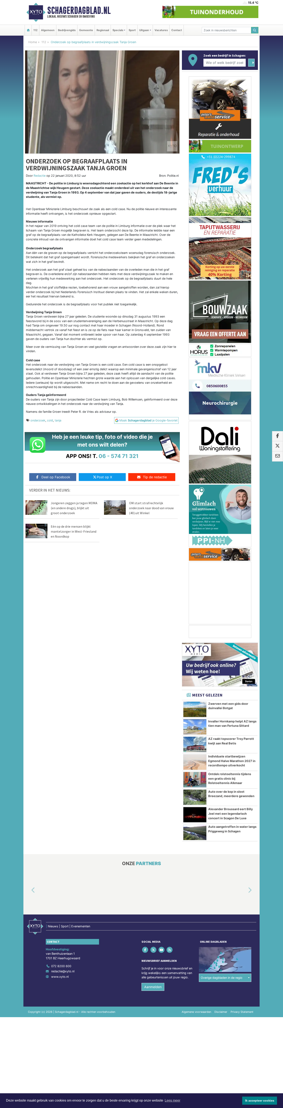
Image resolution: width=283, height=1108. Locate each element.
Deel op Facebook (55, 477)
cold (50, 420)
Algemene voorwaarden (196, 1011)
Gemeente (86, 30)
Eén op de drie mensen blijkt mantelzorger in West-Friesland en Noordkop (73, 531)
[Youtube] (162, 950)
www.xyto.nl (60, 976)
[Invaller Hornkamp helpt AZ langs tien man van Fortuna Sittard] (195, 727)
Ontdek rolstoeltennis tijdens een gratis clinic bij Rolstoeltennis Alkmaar (229, 778)
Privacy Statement (242, 1011)
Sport (132, 30)
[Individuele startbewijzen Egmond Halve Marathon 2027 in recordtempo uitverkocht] (195, 762)
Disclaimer (220, 1011)
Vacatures (161, 30)
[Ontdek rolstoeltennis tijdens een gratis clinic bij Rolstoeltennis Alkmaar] (195, 780)
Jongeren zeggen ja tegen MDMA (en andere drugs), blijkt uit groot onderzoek (74, 508)
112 (35, 30)
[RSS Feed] (170, 950)
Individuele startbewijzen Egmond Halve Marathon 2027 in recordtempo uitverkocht (231, 761)
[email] (277, 456)
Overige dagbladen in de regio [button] (221, 978)
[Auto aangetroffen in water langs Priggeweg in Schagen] (195, 832)
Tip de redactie (155, 477)
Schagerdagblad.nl (79, 10)
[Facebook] (146, 950)
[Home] (28, 30)
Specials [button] (117, 30)
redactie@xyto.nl (62, 971)
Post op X (104, 477)
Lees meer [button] (172, 1100)
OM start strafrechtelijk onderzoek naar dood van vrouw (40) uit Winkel (151, 508)
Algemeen (47, 30)
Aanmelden (153, 987)
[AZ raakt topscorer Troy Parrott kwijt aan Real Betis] (195, 744)
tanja (58, 420)
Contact (176, 30)
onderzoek (37, 420)
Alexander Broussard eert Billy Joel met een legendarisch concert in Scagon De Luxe (230, 813)
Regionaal (103, 30)
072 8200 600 (61, 966)
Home (32, 42)
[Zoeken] (255, 30)
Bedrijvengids (67, 30)
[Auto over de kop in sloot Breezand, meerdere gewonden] (195, 797)
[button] (28, 890)
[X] (154, 950)
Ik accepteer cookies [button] (259, 1100)
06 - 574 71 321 (119, 456)
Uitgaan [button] (144, 30)
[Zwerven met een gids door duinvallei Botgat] (195, 709)
